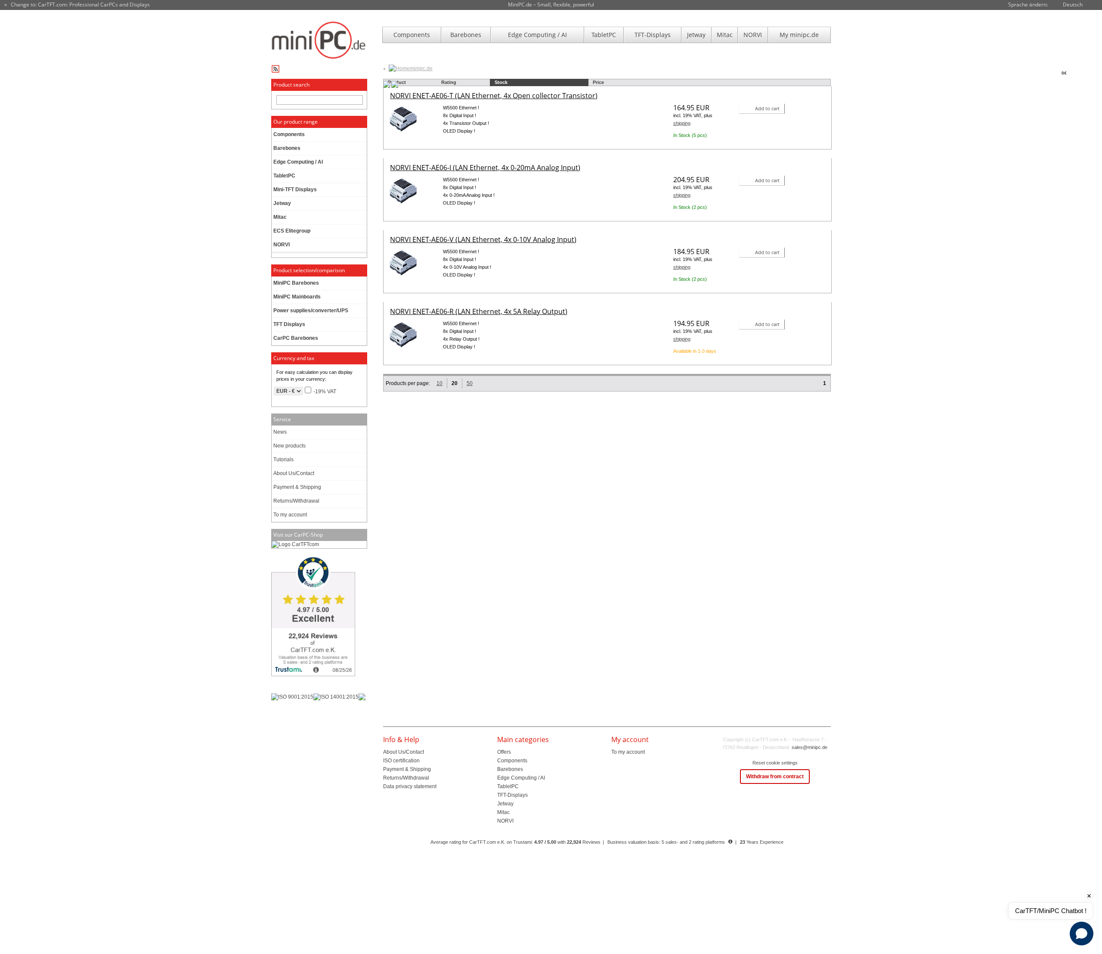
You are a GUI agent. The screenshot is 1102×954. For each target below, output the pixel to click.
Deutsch (1073, 4)
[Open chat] (1081, 933)
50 (470, 383)
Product (397, 82)
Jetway (696, 35)
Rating (448, 82)
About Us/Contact (293, 473)
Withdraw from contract (775, 777)
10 (439, 383)
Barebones (465, 35)
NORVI (752, 35)
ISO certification (401, 761)
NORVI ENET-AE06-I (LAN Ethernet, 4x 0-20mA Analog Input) (485, 167)
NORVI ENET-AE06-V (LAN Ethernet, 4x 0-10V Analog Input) (483, 239)
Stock (501, 82)
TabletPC (603, 35)
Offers (504, 752)
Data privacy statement (409, 786)
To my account (290, 515)
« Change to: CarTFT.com (77, 5)
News (280, 432)
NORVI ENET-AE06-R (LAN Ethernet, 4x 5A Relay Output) (478, 311)
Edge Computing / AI (537, 35)
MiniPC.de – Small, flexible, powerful (551, 4)
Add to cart (767, 108)
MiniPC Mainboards (297, 297)
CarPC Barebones (295, 338)
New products (289, 446)
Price (598, 82)
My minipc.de (799, 35)
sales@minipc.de (809, 747)
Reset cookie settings (775, 762)
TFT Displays (289, 324)
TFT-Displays (653, 35)
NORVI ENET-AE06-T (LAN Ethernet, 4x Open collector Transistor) (493, 95)
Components (411, 35)
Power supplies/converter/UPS (310, 311)
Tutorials (283, 460)
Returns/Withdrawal (296, 501)
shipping (681, 123)
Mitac (725, 35)
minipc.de (421, 68)
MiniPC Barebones (296, 283)
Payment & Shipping (297, 487)
